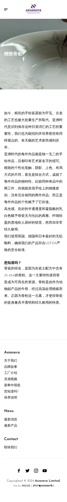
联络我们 (10, 447)
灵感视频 (10, 379)
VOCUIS (26, 486)
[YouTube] (45, 471)
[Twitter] (27, 471)
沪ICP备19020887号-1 (43, 486)
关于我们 (10, 360)
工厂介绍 (10, 373)
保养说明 (10, 397)
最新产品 (10, 425)
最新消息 (10, 419)
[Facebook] (19, 471)
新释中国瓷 (12, 385)
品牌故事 (10, 367)
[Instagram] (36, 471)
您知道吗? (11, 391)
